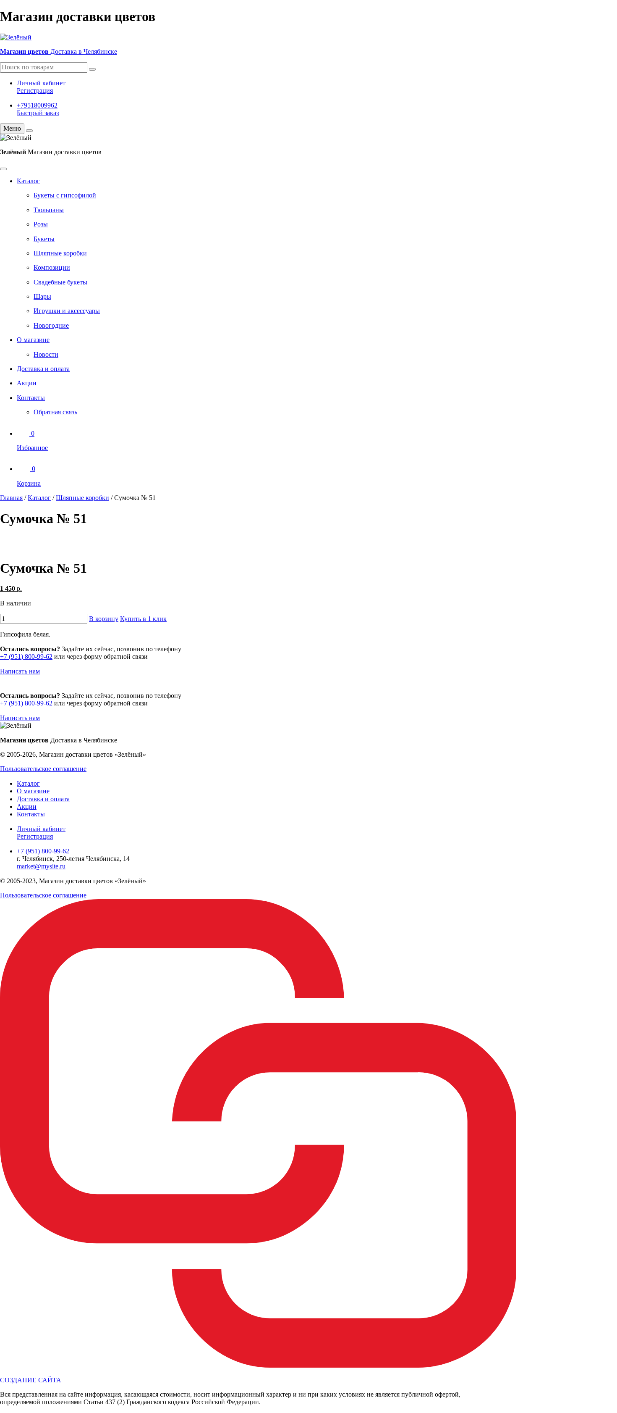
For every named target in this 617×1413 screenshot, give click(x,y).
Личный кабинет (41, 83)
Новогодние (51, 325)
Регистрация (35, 90)
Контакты (31, 397)
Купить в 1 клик (143, 618)
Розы (41, 224)
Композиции (52, 267)
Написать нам (20, 671)
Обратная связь (55, 412)
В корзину (103, 618)
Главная (11, 497)
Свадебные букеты (60, 282)
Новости (46, 354)
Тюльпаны (49, 209)
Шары (42, 296)
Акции (27, 383)
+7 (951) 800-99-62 (26, 656)
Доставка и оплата (43, 368)
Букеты (44, 238)
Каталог (28, 180)
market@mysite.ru (41, 866)
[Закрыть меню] (29, 130)
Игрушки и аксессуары (67, 310)
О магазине (33, 339)
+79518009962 (37, 105)
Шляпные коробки (60, 253)
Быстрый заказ (38, 112)
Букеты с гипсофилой (65, 195)
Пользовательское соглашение (43, 768)
